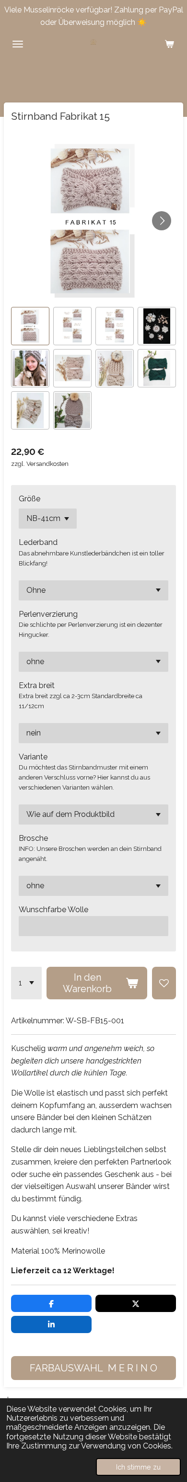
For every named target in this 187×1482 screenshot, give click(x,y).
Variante (33, 756)
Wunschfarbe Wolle (53, 909)
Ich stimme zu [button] (138, 1467)
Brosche (33, 838)
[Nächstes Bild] (161, 220)
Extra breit (37, 685)
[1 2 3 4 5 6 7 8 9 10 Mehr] (26, 983)
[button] (30, 326)
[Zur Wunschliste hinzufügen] (164, 983)
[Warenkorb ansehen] (169, 44)
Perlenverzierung (48, 614)
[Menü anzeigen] (17, 44)
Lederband (38, 542)
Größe (29, 498)
